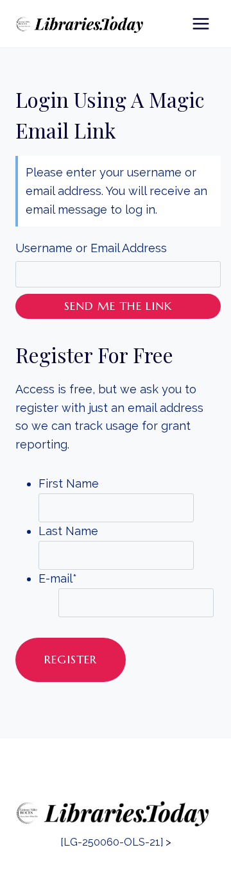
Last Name (68, 531)
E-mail (57, 578)
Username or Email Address (91, 248)
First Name (68, 483)
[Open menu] (200, 23)
